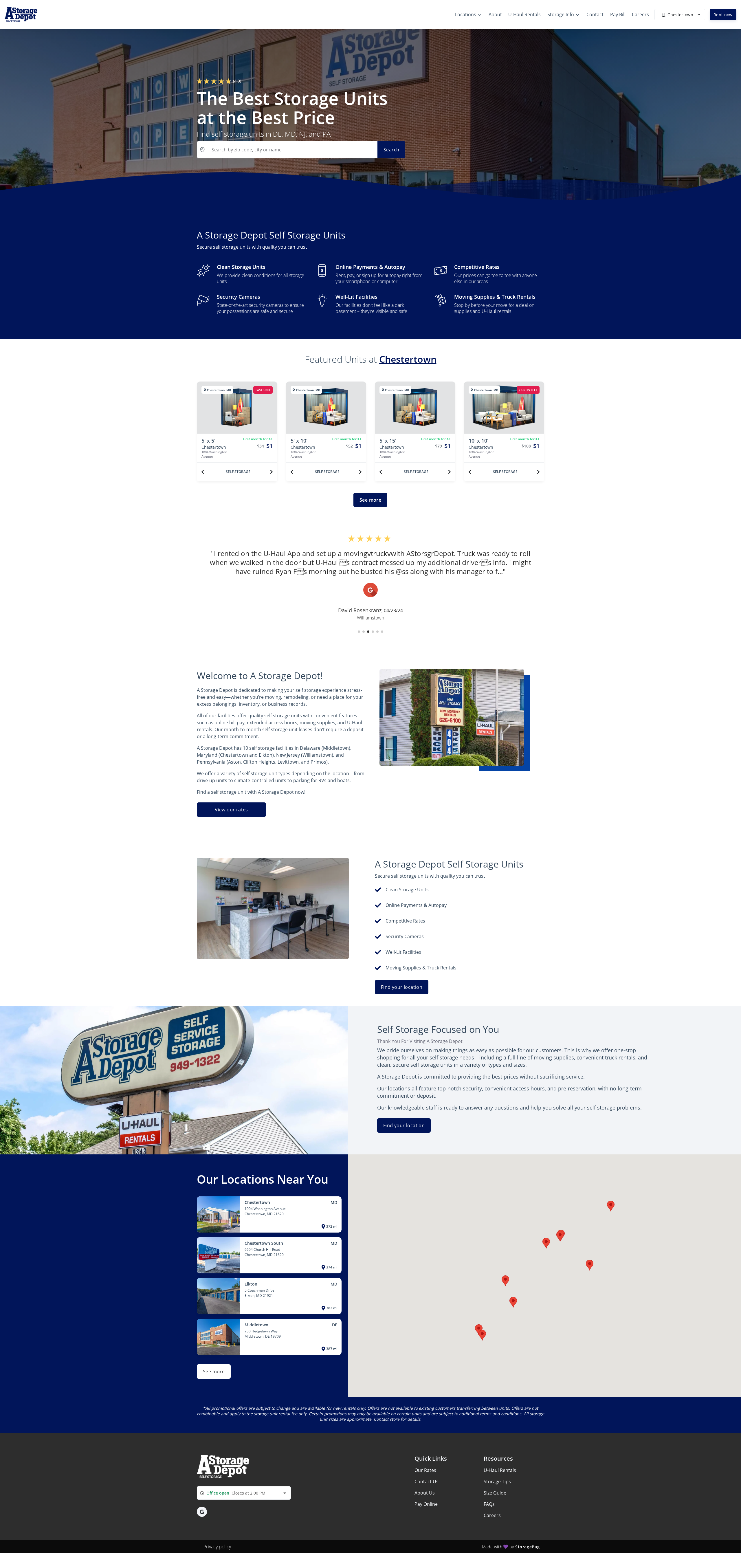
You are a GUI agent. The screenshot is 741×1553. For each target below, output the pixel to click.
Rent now (723, 14)
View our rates (231, 809)
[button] (359, 631)
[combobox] (244, 1493)
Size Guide (495, 1493)
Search (391, 149)
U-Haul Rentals (500, 1470)
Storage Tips (497, 1481)
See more (370, 500)
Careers (492, 1515)
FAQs (489, 1504)
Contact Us (426, 1481)
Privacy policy (217, 1546)
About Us (424, 1493)
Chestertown (407, 359)
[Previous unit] (202, 472)
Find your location (401, 987)
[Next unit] (271, 472)
